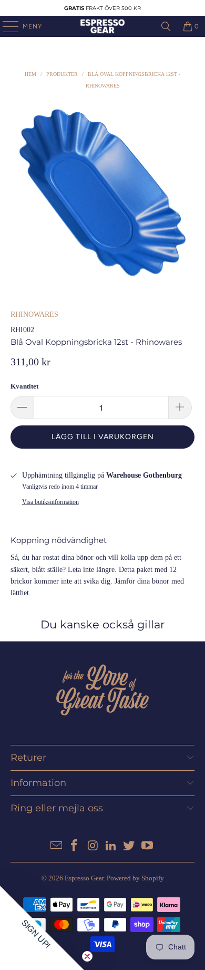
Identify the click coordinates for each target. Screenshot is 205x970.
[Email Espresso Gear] (56, 846)
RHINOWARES (34, 314)
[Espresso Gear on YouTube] (148, 846)
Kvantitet (24, 386)
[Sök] (166, 26)
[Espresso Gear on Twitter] (129, 846)
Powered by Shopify (135, 878)
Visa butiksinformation (50, 502)
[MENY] (5, 26)
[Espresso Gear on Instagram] (93, 846)
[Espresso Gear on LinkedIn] (111, 846)
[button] (42, 928)
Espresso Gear (84, 878)
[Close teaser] (87, 956)
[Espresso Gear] (103, 26)
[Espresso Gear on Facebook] (75, 846)
